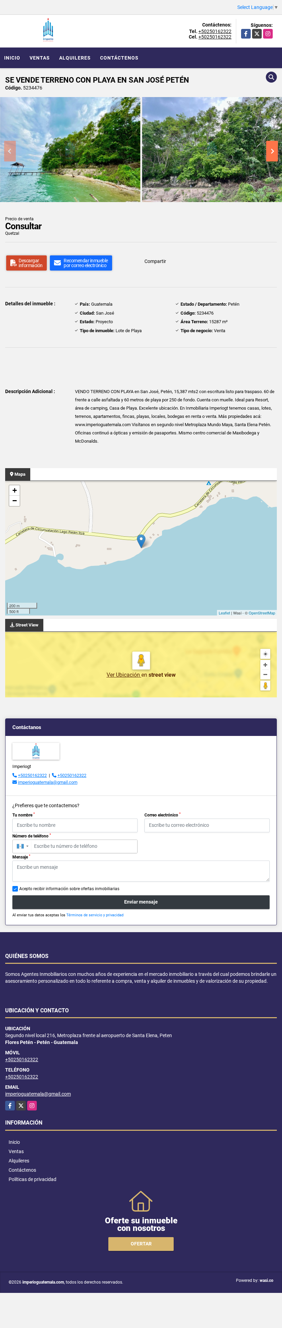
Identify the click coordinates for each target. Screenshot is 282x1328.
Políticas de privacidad (32, 1179)
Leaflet (224, 612)
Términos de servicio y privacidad (94, 915)
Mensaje (21, 857)
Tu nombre (23, 815)
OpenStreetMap (262, 612)
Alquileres (75, 58)
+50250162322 (214, 31)
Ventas (40, 58)
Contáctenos (119, 58)
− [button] (14, 500)
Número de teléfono (31, 836)
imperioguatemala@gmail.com (47, 782)
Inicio (12, 58)
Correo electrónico (162, 815)
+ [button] (14, 490)
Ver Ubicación (124, 675)
